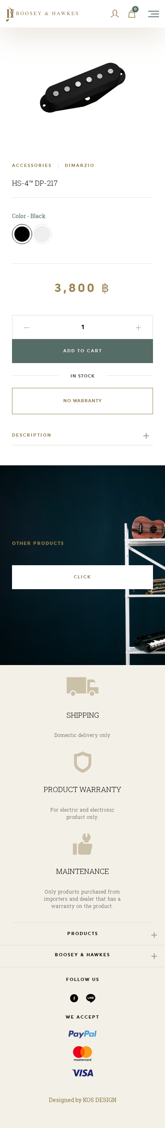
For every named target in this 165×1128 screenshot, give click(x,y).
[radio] (22, 234)
